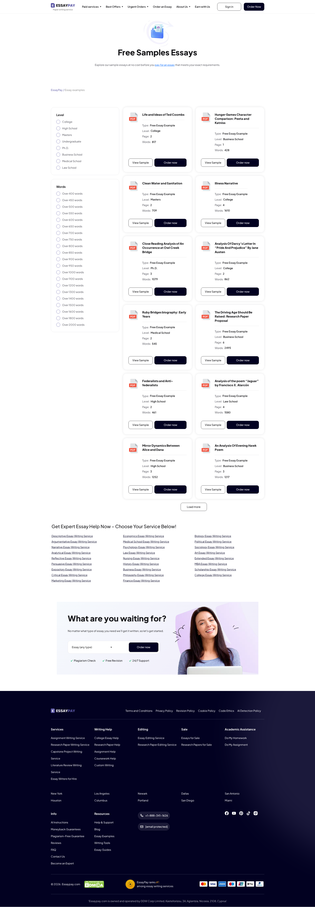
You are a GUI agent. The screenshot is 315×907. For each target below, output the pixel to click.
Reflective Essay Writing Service (71, 558)
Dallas (185, 793)
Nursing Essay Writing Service (141, 558)
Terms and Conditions (139, 710)
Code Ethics (226, 710)
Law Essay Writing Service (139, 552)
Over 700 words (72, 233)
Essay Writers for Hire (64, 779)
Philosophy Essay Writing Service (143, 575)
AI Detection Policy (249, 710)
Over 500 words (72, 206)
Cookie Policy (206, 710)
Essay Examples (104, 836)
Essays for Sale (190, 738)
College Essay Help (106, 738)
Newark (142, 793)
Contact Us (58, 856)
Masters (67, 135)
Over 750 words (72, 239)
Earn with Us (202, 6)
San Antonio (232, 793)
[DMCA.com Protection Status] (94, 884)
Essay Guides (102, 849)
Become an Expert (62, 863)
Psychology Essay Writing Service (144, 547)
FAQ (53, 849)
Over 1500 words (73, 305)
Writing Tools (102, 843)
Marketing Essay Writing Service (71, 580)
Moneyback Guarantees (66, 829)
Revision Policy (185, 710)
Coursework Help (105, 758)
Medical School (71, 161)
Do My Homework (236, 738)
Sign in (229, 6)
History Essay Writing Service (141, 563)
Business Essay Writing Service (142, 569)
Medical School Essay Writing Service (146, 541)
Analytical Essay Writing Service (71, 552)
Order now (170, 162)
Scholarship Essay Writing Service (215, 569)
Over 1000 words (73, 272)
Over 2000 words (73, 324)
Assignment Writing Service (68, 738)
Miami (228, 800)
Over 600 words (72, 219)
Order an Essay (162, 6)
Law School (69, 167)
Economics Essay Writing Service (143, 536)
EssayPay (57, 90)
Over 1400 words (73, 298)
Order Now (254, 6)
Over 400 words (72, 193)
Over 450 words (72, 200)
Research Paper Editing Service (157, 745)
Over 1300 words (73, 292)
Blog (97, 829)
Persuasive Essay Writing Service (72, 563)
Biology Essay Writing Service (213, 536)
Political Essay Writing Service (213, 541)
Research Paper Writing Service (70, 745)
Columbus (100, 800)
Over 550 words (72, 213)
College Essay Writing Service (213, 575)
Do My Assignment (236, 745)
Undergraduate (71, 141)
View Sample (140, 162)
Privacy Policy (164, 710)
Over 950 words (72, 265)
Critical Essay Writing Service (69, 575)
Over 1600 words (73, 311)
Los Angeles (101, 793)
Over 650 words (72, 226)
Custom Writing (104, 765)
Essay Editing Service (151, 738)
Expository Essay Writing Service (72, 569)
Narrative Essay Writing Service (71, 547)
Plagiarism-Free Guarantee (67, 836)
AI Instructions (59, 822)
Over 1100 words (72, 278)
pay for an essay (165, 65)
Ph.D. (65, 148)
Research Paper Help (107, 745)
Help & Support (104, 822)
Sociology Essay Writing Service (214, 547)
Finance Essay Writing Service (141, 580)
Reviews (56, 843)
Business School (72, 154)
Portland (143, 800)
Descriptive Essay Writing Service (72, 536)
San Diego (187, 800)
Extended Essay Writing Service (214, 558)
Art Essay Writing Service (210, 552)
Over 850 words (72, 252)
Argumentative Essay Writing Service (74, 541)
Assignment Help (105, 751)
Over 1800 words (73, 318)
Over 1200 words (73, 285)
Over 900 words (72, 259)
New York (56, 793)
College (67, 121)
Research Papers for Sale (196, 745)
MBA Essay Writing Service (211, 563)
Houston (56, 800)
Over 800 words (72, 246)
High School (69, 128)
